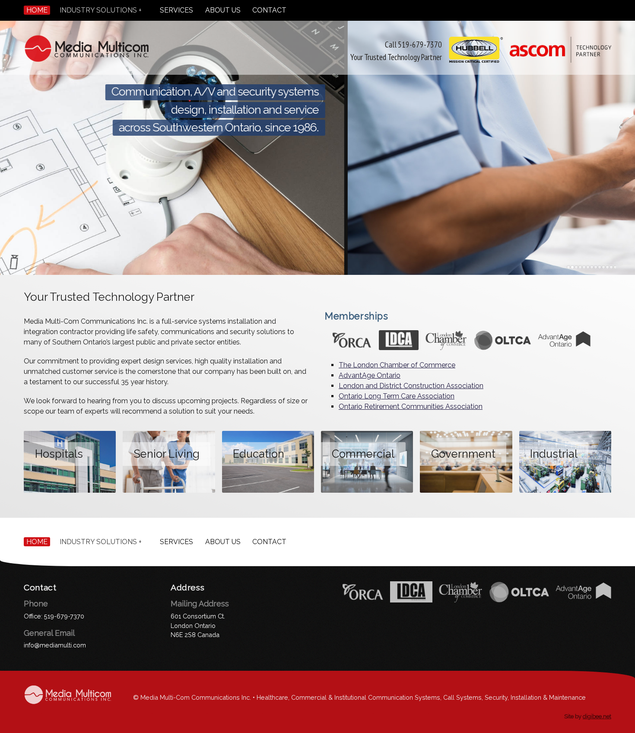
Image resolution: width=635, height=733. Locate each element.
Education (258, 453)
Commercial (363, 453)
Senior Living (167, 453)
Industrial (554, 453)
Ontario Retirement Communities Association (411, 406)
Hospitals (59, 453)
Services (176, 10)
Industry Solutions (98, 10)
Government (463, 453)
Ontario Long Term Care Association (396, 396)
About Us (223, 10)
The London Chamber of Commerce (397, 365)
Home (37, 10)
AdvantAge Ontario (369, 375)
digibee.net (597, 716)
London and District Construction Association (411, 386)
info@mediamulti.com (55, 645)
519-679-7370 (64, 616)
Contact (269, 10)
